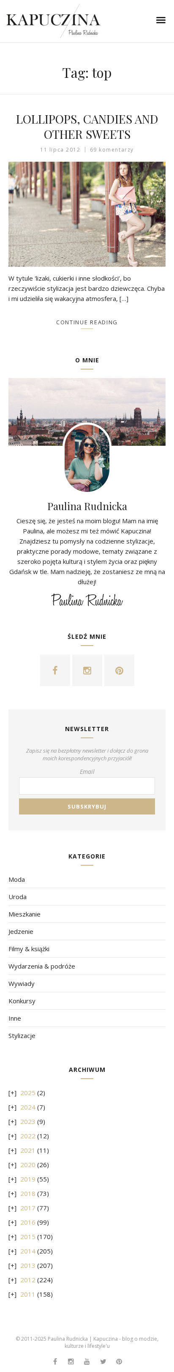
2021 (27, 1150)
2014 (27, 1251)
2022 (27, 1136)
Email (87, 771)
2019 (27, 1179)
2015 (27, 1236)
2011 (27, 1294)
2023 (27, 1121)
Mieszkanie (24, 914)
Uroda (17, 896)
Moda (16, 879)
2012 (27, 1279)
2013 (27, 1265)
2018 (27, 1193)
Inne (14, 1018)
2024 (27, 1107)
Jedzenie (20, 931)
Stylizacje (21, 1035)
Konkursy (21, 1001)
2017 (27, 1208)
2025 (27, 1092)
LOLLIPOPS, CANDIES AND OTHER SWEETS (87, 126)
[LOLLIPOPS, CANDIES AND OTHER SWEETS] (87, 214)
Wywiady (21, 983)
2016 (27, 1222)
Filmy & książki (28, 948)
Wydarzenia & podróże (41, 966)
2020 (27, 1164)
